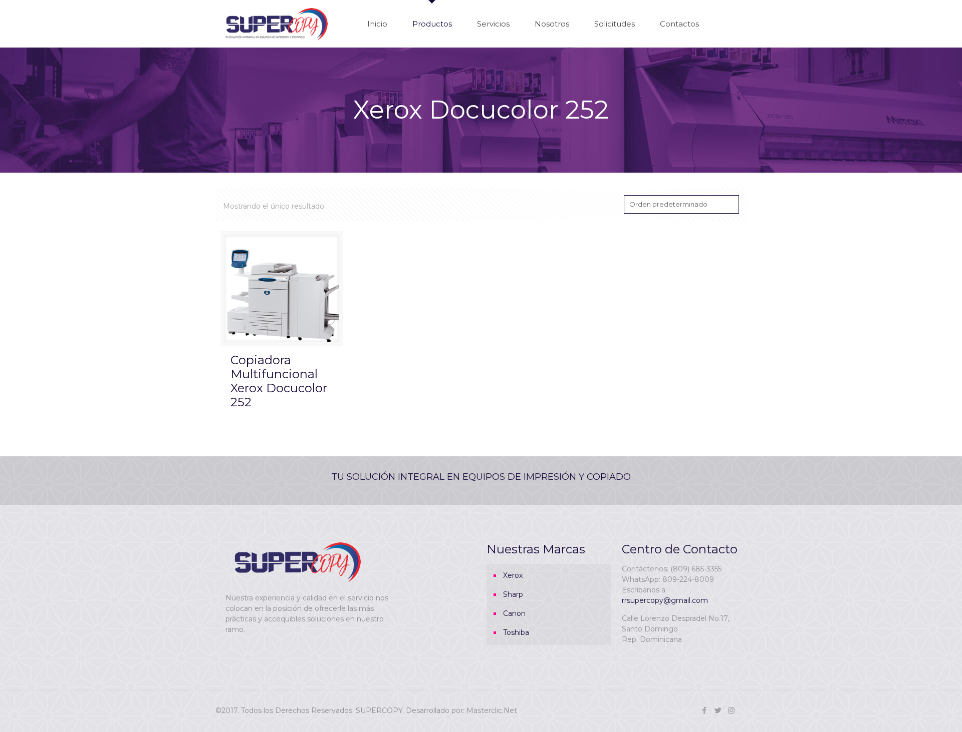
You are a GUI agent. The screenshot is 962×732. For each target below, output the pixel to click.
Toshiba (516, 632)
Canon (514, 613)
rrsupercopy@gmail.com (665, 600)
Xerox (513, 575)
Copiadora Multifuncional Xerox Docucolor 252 (278, 381)
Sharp (513, 594)
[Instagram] (731, 710)
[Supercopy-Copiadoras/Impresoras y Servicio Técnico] (276, 24)
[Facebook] (704, 710)
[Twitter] (717, 710)
